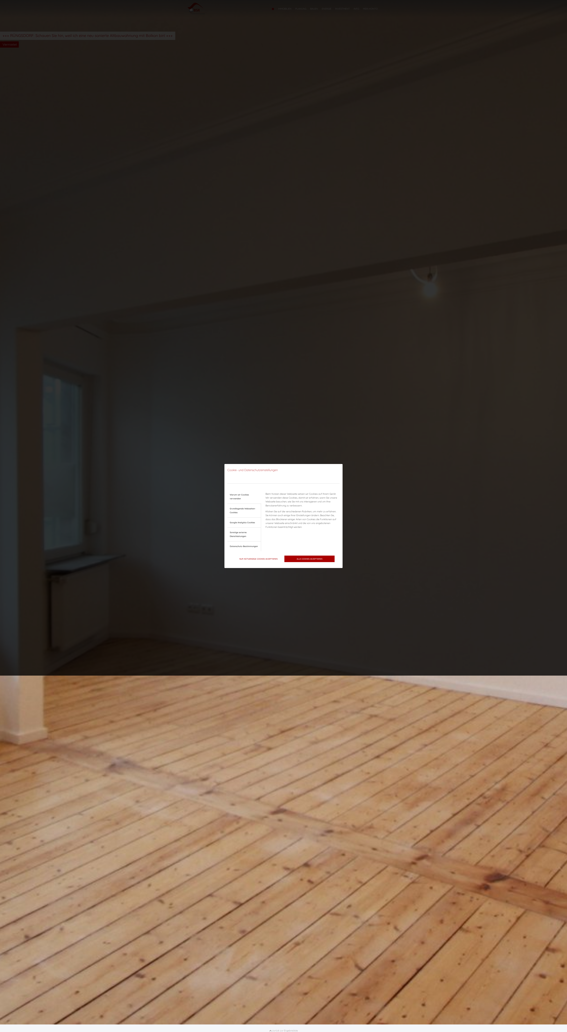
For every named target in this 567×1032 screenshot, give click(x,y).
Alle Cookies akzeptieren (309, 559)
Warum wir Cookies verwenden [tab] (239, 496)
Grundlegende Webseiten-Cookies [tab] (243, 510)
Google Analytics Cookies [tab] (242, 522)
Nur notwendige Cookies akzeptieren (258, 559)
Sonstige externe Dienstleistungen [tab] (238, 534)
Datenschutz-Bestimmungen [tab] (244, 546)
